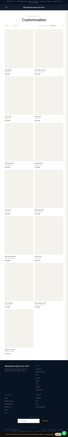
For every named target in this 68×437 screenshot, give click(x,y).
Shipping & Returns (40, 431)
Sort (46, 25)
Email (37, 404)
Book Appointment (40, 407)
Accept (58, 434)
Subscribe (45, 421)
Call (37, 401)
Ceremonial (39, 389)
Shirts (37, 375)
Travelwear (39, 369)
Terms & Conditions (26, 431)
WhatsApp (38, 398)
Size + (8, 25)
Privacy (14, 431)
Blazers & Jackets (40, 372)
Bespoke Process (9, 401)
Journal (7, 410)
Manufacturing (8, 404)
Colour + (16, 25)
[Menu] (6, 7)
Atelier (6, 398)
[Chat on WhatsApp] (64, 433)
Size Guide (52, 431)
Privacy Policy (49, 434)
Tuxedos (38, 387)
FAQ (6, 413)
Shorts (37, 381)
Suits (37, 383)
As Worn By (8, 407)
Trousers (38, 378)
